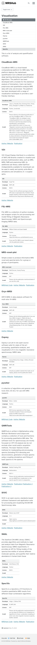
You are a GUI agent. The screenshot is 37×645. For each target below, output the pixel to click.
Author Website (7, 143)
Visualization (10, 15)
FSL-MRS (5, 28)
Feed (28, 638)
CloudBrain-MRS (7, 22)
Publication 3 (6, 486)
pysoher (5, 38)
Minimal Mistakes (26, 641)
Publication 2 (28, 484)
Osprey (5, 36)
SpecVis (5, 49)
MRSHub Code (7, 285)
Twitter (12, 638)
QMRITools (6, 41)
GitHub (20, 638)
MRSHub (8, 641)
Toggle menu (6, 9)
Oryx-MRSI (6, 33)
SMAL (4, 46)
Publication (18, 143)
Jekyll (18, 641)
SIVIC (4, 44)
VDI (4, 25)
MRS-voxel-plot (7, 30)
